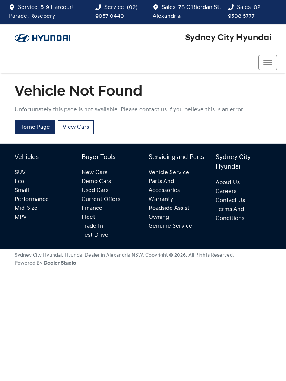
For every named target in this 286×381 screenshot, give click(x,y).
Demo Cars (96, 182)
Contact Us (230, 201)
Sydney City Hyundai (228, 37)
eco (19, 182)
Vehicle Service (169, 173)
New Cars (94, 173)
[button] (267, 62)
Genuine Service (170, 226)
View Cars (76, 127)
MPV (21, 217)
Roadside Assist (169, 208)
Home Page (34, 127)
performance (32, 199)
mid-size (26, 208)
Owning (159, 217)
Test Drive (95, 235)
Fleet (88, 217)
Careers (226, 192)
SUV (20, 173)
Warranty (161, 199)
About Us (228, 183)
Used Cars (95, 190)
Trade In (92, 226)
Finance (92, 208)
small (22, 190)
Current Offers (101, 199)
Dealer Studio (60, 263)
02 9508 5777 (35, 62)
